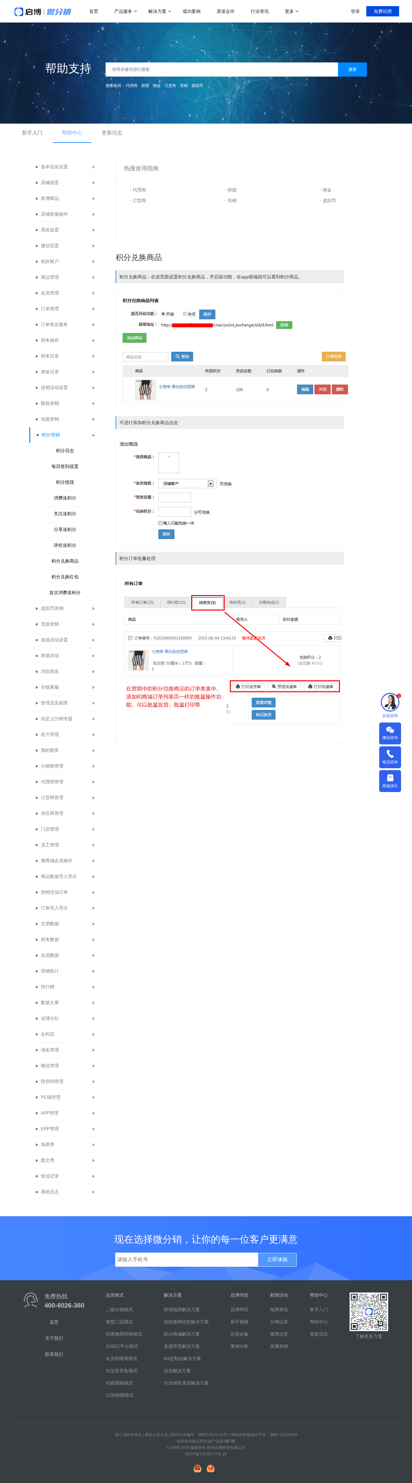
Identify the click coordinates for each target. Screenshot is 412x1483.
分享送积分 (65, 529)
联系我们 (54, 1354)
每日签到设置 (65, 466)
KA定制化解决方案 (182, 1358)
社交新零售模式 (121, 1370)
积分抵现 (65, 482)
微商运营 (279, 1334)
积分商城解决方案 (182, 1334)
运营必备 (239, 1334)
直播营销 (279, 1346)
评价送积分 (65, 545)
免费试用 (383, 11)
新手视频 (239, 1321)
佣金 (157, 85)
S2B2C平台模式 (122, 1346)
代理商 (131, 85)
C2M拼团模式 (120, 1395)
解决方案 (157, 11)
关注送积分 (65, 513)
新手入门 (32, 132)
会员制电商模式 (121, 1358)
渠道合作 (226, 11)
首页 (93, 11)
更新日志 (112, 132)
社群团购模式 (119, 1382)
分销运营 (279, 1321)
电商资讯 (279, 1309)
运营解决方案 (177, 1370)
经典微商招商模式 (124, 1334)
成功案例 (192, 11)
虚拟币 (197, 85)
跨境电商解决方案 (182, 1309)
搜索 (352, 69)
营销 (184, 85)
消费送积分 (65, 497)
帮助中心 (72, 132)
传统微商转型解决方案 (186, 1321)
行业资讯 (260, 11)
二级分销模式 (119, 1309)
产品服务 (123, 11)
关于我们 (54, 1338)
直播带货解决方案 (182, 1346)
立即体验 (277, 1259)
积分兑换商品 (65, 561)
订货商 (170, 85)
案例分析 (239, 1346)
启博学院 (239, 1309)
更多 (289, 11)
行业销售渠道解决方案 (186, 1382)
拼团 (145, 85)
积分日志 (65, 450)
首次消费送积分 (65, 592)
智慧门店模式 (119, 1321)
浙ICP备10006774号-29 (206, 1454)
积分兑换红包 (65, 576)
